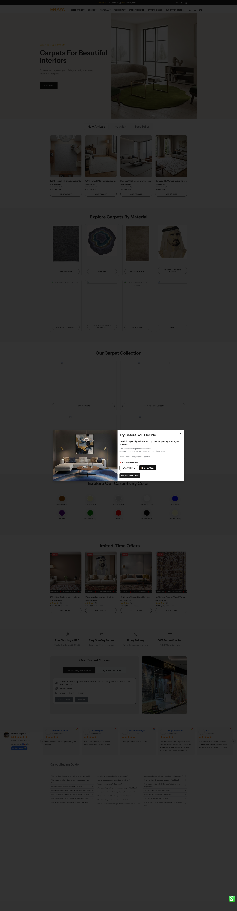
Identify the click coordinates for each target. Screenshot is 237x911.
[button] (180, 434)
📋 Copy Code (147, 468)
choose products (129, 476)
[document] (118, 455)
